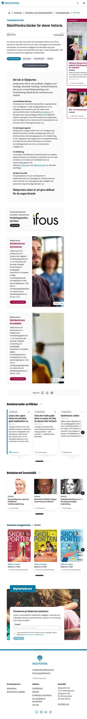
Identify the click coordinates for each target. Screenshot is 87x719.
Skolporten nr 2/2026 (40, 567)
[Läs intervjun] (19, 486)
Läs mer (37, 525)
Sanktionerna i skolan (70, 415)
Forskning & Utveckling (41, 695)
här (42, 123)
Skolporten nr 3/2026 (14, 567)
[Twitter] (41, 711)
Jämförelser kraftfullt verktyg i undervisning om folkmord (45, 500)
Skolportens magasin (16, 691)
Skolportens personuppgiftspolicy (32, 635)
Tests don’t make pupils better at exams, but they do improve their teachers (45, 418)
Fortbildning (37, 688)
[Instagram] (50, 711)
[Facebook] (42, 392)
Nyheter (35, 691)
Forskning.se (59, 35)
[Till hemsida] (40, 660)
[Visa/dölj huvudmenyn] (84, 3)
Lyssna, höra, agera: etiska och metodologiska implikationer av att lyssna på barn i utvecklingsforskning (18, 418)
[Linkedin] (47, 392)
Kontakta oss (63, 704)
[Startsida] (9, 13)
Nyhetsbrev (11, 688)
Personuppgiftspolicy (41, 673)
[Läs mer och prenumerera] (19, 545)
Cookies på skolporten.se (43, 670)
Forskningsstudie (62, 13)
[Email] (52, 392)
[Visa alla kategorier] (28, 411)
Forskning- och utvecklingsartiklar (38, 13)
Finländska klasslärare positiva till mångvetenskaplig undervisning (72, 501)
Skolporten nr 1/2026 (67, 567)
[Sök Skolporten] (78, 3)
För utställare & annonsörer (38, 700)
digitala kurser (39, 165)
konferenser (25, 165)
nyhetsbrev (46, 112)
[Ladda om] (41, 404)
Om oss (35, 704)
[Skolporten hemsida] (10, 3)
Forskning (18, 13)
